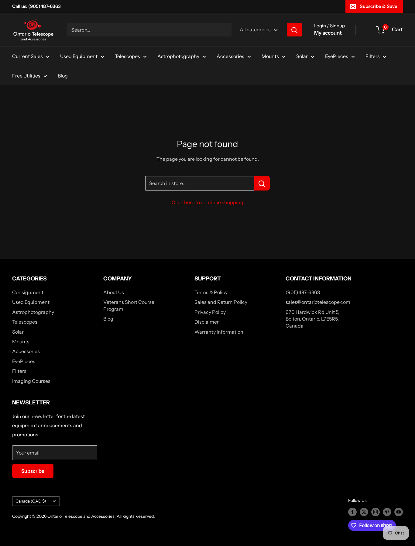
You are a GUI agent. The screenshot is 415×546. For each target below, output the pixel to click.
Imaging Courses (31, 381)
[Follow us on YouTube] (398, 512)
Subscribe (32, 471)
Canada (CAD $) (30, 501)
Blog (63, 76)
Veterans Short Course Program (128, 305)
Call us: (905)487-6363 (36, 6)
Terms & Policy (211, 292)
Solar (302, 56)
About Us (113, 292)
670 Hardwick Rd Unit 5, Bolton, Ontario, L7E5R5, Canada (312, 319)
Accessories (230, 56)
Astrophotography (178, 56)
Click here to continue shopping (207, 202)
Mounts (270, 56)
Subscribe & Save (378, 6)
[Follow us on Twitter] (364, 512)
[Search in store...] (262, 183)
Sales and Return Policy (220, 302)
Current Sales (27, 56)
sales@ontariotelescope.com (318, 302)
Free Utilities (26, 76)
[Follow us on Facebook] (352, 512)
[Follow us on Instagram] (375, 512)
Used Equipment (79, 56)
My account (328, 33)
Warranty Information (218, 332)
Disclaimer (206, 322)
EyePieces (336, 56)
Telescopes (127, 56)
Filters (372, 56)
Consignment (27, 292)
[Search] (294, 29)
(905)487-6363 (303, 292)
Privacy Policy (210, 312)
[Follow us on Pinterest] (387, 512)
